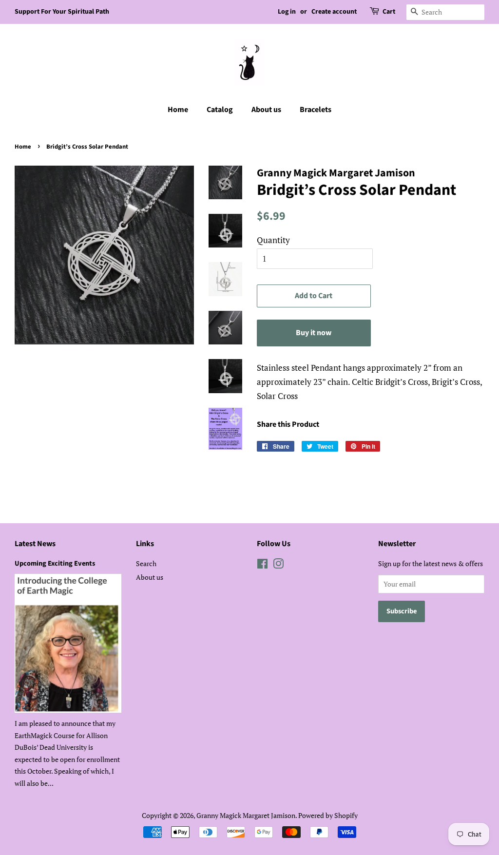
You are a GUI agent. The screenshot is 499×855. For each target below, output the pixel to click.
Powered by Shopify (328, 815)
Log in (287, 12)
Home (178, 109)
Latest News (35, 543)
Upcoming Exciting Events (55, 563)
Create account (334, 12)
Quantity (273, 240)
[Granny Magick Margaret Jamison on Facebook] (262, 565)
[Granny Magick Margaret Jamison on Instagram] (278, 565)
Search (146, 563)
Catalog (220, 109)
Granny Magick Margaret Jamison (245, 815)
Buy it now (313, 332)
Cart (389, 12)
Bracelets (315, 109)
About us (266, 109)
